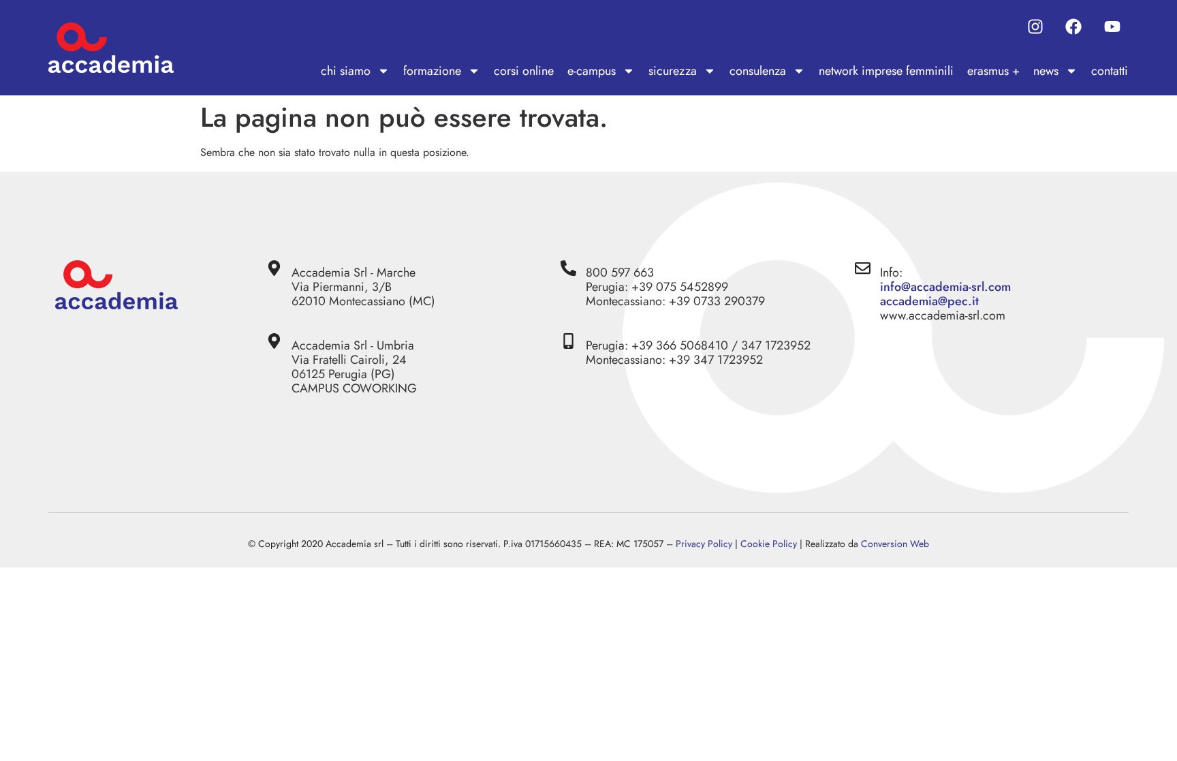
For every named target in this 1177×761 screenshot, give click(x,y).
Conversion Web (895, 543)
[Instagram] (1035, 27)
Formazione (432, 71)
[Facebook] (1073, 27)
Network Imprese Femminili (886, 71)
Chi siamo (346, 71)
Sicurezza (672, 71)
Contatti (1109, 71)
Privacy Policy (704, 543)
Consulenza (757, 71)
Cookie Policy (768, 543)
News (1045, 71)
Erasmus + (993, 71)
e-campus (591, 71)
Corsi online (524, 71)
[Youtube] (1112, 27)
